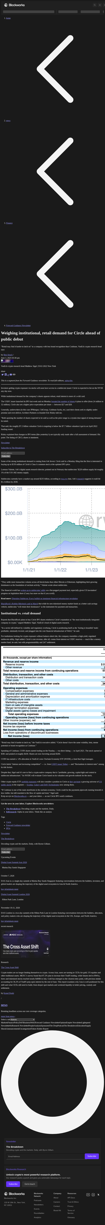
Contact (57, 1206)
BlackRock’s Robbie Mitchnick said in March (19, 604)
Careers (57, 1202)
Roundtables (39, 1213)
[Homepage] (14, 5)
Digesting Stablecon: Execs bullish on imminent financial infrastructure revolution (45, 598)
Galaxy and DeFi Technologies (46, 785)
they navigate (75, 782)
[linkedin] (93, 1194)
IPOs (8, 828)
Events (36, 1209)
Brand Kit (57, 1210)
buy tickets (5, 889)
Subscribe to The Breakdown (13, 448)
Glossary (71, 1217)
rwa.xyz (64, 479)
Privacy (70, 1206)
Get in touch (30, 1184)
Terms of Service (71, 1211)
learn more (14, 889)
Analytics (37, 1217)
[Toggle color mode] (100, 5)
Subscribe (91, 1156)
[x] (98, 1194)
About (56, 1198)
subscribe (68, 380)
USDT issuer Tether (59, 764)
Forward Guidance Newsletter (18, 325)
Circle (8, 822)
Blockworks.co (20, 796)
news (8, 120)
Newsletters (38, 1205)
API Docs (71, 1198)
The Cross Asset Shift (10, 967)
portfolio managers (29, 782)
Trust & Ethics (73, 1202)
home (8, 18)
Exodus (30, 785)
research (80, 479)
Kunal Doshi (9, 993)
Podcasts (37, 1200)
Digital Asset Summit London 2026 (15, 894)
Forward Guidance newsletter (18, 825)
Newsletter (5, 443)
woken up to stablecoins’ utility (33, 590)
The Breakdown (7, 839)
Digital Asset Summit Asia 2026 (14, 862)
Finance (9, 223)
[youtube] (88, 1194)
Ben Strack (8, 355)
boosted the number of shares (63, 401)
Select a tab (5, 1019)
